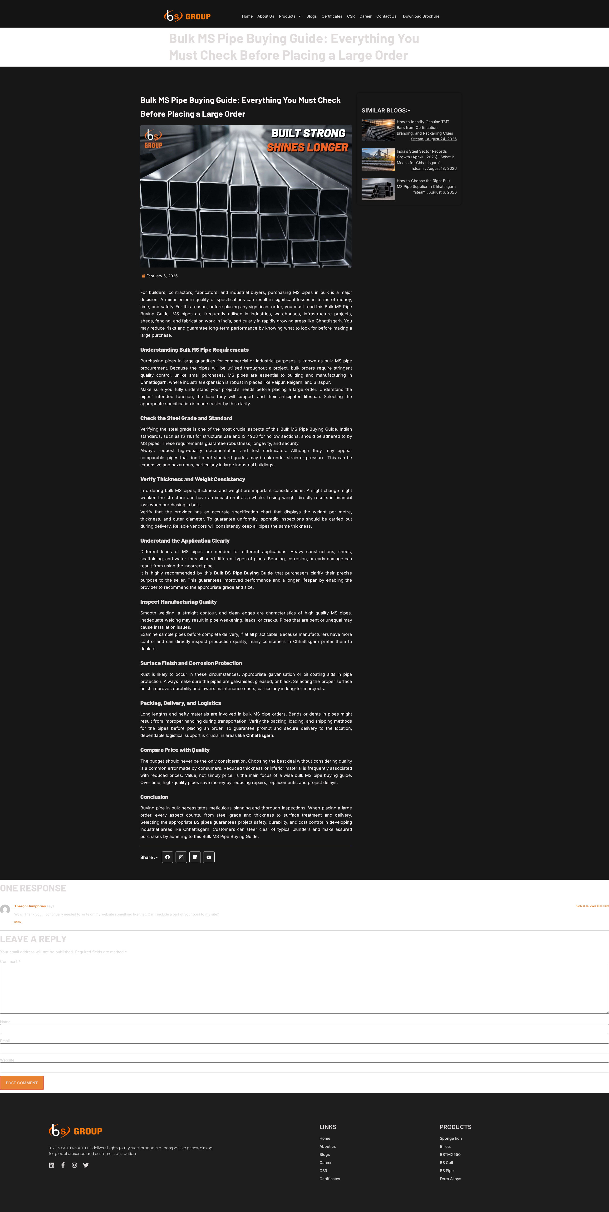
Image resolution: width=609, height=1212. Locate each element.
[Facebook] (167, 857)
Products (287, 16)
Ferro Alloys (450, 1178)
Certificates (332, 16)
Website (7, 1060)
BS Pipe (447, 1170)
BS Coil (446, 1162)
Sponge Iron (451, 1138)
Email (5, 1041)
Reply (17, 922)
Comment (10, 961)
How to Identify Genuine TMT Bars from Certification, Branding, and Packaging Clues (425, 127)
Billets (445, 1146)
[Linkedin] (195, 857)
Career (365, 16)
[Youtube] (209, 857)
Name (5, 1022)
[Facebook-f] (63, 1165)
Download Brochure (421, 16)
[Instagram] (181, 857)
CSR (351, 16)
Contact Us (386, 16)
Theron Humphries (30, 906)
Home (247, 16)
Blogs (311, 16)
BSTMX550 (450, 1154)
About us (265, 16)
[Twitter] (86, 1165)
